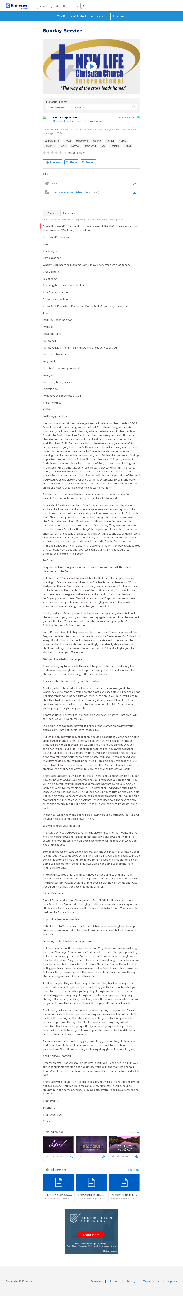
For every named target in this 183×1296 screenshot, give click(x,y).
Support (172, 1281)
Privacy (130, 1281)
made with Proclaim (127, 117)
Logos (28, 1281)
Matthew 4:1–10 (52, 140)
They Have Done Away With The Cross (68, 1194)
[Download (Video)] (135, 192)
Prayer (68, 140)
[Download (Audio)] (135, 183)
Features (96, 1281)
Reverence (50, 145)
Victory (122, 140)
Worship (97, 140)
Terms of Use (151, 1281)
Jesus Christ (90, 145)
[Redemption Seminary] (91, 1231)
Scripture (115, 145)
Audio (54, 183)
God (103, 145)
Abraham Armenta (120, 1198)
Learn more (120, 16)
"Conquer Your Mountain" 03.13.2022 (62, 129)
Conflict (110, 140)
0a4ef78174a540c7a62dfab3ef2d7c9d (75, 192)
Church (128, 145)
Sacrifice (75, 145)
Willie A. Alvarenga (87, 1198)
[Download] (71, 1156)
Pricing (114, 1281)
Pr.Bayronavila (52, 1198)
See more (134, 1132)
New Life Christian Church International (77, 121)
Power (63, 145)
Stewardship (82, 140)
